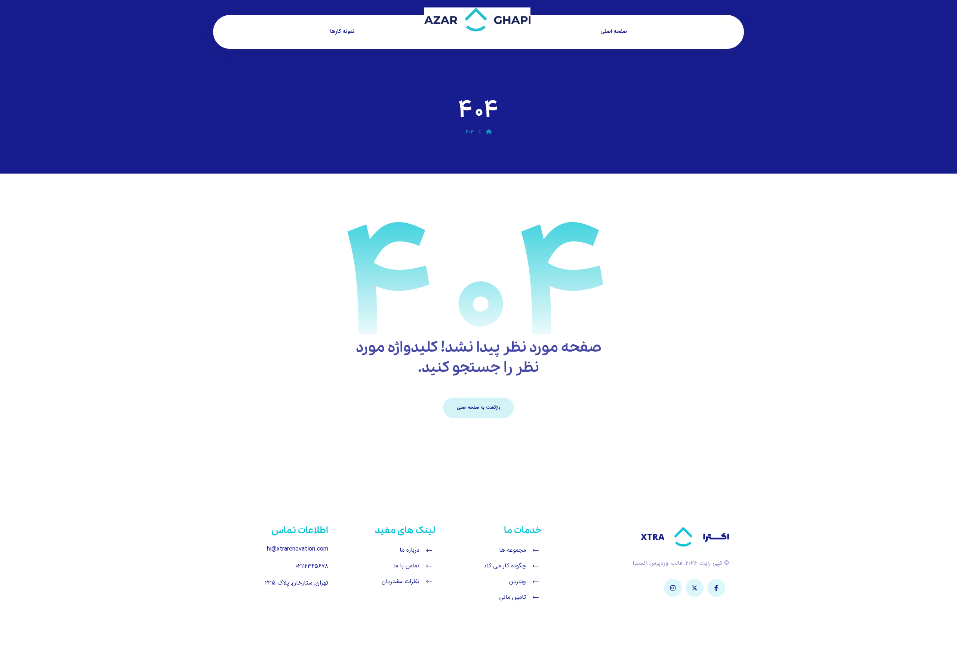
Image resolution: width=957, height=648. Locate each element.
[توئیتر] (695, 588)
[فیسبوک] (716, 588)
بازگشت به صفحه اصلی (479, 407)
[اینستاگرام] (673, 588)
